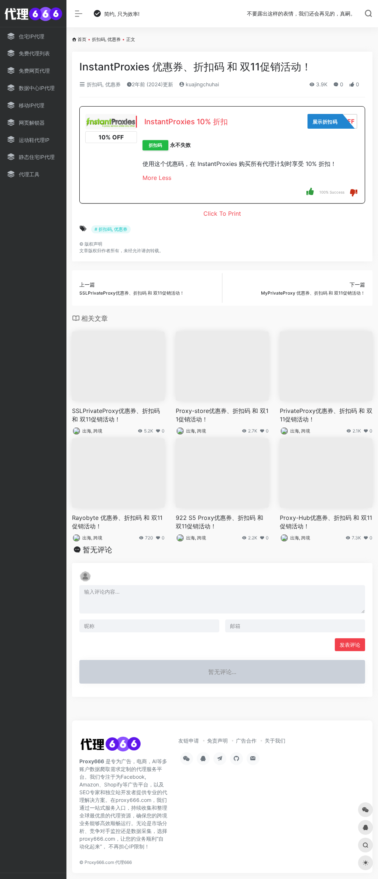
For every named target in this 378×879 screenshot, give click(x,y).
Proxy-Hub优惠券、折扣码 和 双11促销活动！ (326, 522)
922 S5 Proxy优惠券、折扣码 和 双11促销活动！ (219, 522)
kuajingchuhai (201, 84)
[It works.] (310, 191)
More (149, 177)
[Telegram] (219, 758)
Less (165, 177)
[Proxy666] (110, 746)
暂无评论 (97, 549)
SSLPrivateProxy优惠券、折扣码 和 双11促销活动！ (116, 415)
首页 (82, 39)
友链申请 (188, 740)
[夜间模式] (365, 862)
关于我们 (275, 740)
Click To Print (222, 213)
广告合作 (246, 740)
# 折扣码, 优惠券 (110, 229)
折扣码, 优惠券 (106, 39)
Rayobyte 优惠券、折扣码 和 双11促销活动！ (117, 522)
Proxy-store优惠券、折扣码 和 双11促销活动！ (222, 415)
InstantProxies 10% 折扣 (186, 121)
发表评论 (350, 645)
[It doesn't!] (353, 192)
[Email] (253, 758)
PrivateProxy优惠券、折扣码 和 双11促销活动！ (326, 415)
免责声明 (217, 740)
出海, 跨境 (92, 431)
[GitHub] (236, 758)
